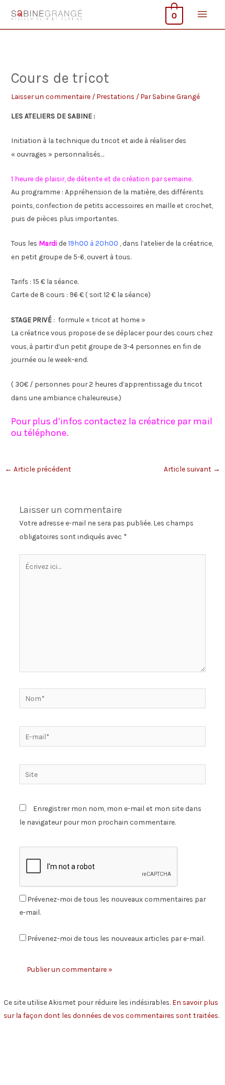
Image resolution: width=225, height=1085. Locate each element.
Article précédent (38, 469)
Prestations (115, 96)
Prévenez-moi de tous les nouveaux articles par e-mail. (116, 938)
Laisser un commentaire (51, 96)
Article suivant (192, 469)
